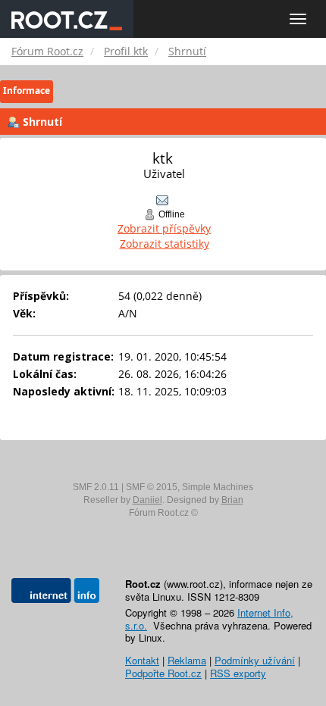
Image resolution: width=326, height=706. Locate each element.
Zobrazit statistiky (164, 243)
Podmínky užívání (255, 660)
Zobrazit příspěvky (164, 228)
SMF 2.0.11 (96, 487)
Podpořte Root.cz (163, 673)
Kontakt (142, 660)
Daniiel (147, 500)
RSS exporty (238, 673)
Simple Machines (217, 487)
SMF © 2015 (151, 487)
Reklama (187, 660)
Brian (232, 500)
